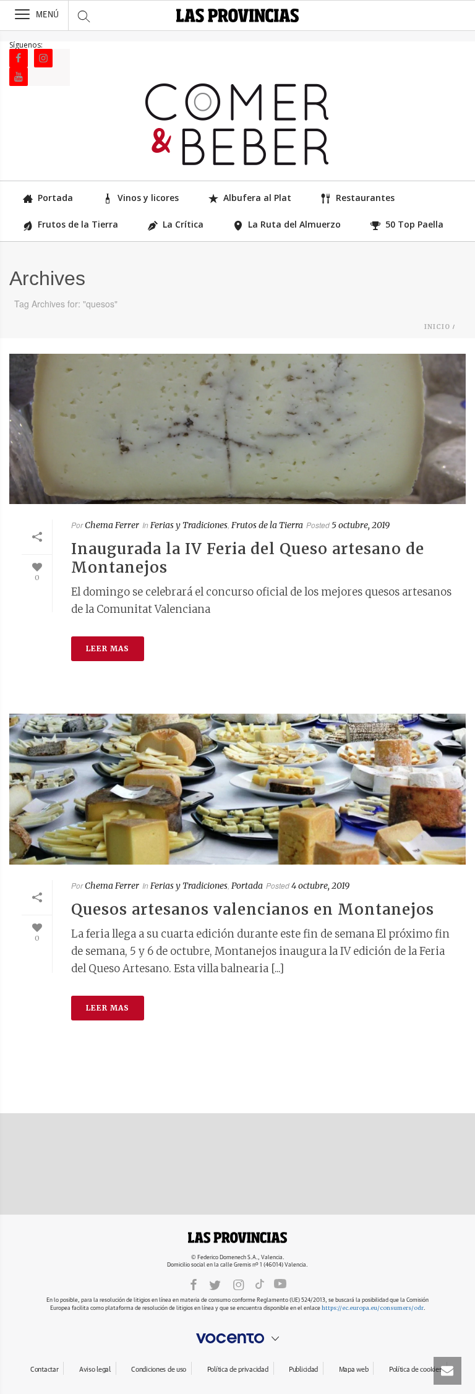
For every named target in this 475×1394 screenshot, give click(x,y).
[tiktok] (259, 1284)
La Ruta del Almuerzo (294, 224)
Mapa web (354, 1369)
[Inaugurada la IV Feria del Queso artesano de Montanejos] (237, 429)
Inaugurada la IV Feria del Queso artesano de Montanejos (247, 558)
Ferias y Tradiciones (189, 525)
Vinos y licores (148, 197)
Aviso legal (95, 1369)
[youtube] (280, 1284)
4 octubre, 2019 (320, 885)
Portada (55, 197)
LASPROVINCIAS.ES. (237, 1237)
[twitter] (215, 1284)
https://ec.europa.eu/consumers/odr (373, 1307)
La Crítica (183, 224)
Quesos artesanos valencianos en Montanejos (252, 909)
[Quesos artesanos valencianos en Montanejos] (237, 789)
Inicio (437, 327)
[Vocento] (237, 1338)
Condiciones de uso (158, 1369)
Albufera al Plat (257, 197)
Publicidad (303, 1369)
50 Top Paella (414, 224)
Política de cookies (415, 1369)
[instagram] (239, 1284)
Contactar (44, 1369)
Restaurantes (365, 197)
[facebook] (193, 1284)
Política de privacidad (237, 1369)
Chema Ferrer (112, 525)
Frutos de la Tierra (78, 224)
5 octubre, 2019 (361, 525)
